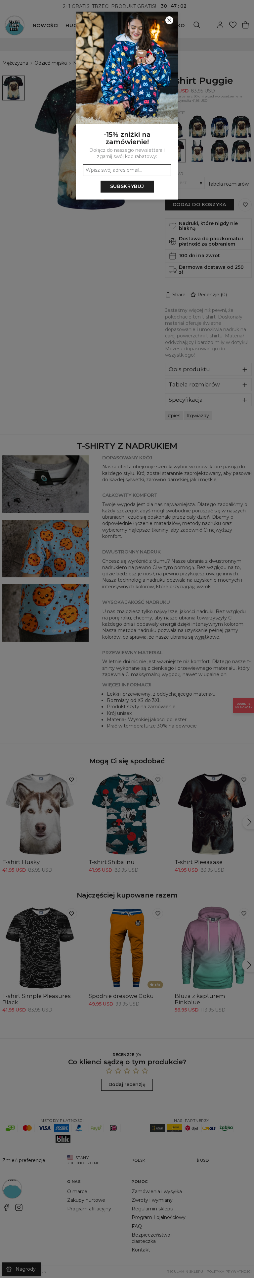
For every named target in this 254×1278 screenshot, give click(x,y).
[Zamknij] (169, 20)
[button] (127, 639)
